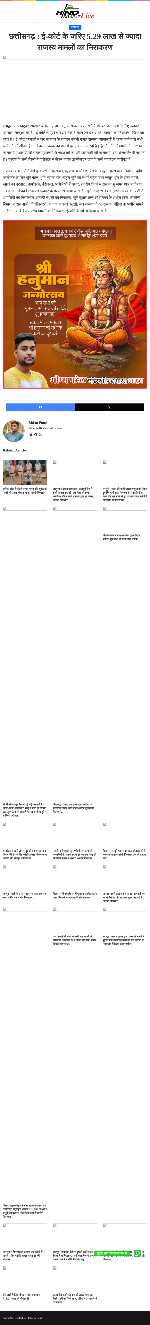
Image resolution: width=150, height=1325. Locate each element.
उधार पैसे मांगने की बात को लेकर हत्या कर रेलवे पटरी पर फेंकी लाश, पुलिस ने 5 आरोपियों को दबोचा (75, 1298)
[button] (137, 1253)
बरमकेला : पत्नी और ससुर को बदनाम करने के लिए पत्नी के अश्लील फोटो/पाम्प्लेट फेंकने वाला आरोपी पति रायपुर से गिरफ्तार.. (25, 854)
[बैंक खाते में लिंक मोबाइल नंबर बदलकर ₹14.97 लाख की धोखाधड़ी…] (25, 1278)
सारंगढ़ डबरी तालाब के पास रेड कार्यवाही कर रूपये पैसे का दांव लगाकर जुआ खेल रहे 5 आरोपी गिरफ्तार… (124, 897)
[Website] (31, 434)
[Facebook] (40, 407)
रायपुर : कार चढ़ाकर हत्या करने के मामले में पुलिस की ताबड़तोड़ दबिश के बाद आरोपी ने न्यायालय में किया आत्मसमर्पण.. (123, 940)
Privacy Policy (36, 1317)
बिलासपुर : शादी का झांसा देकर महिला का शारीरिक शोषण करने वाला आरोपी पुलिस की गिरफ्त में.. (73, 808)
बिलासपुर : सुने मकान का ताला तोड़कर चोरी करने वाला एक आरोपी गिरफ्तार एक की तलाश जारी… (124, 854)
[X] (109, 407)
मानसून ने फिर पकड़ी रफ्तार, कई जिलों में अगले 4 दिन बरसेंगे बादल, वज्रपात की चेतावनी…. (22, 1256)
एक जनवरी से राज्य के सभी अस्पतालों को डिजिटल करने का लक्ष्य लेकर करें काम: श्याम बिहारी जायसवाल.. (74, 940)
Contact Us (20, 1317)
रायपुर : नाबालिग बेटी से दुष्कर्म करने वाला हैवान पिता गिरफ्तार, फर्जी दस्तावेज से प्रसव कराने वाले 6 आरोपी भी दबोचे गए (74, 1256)
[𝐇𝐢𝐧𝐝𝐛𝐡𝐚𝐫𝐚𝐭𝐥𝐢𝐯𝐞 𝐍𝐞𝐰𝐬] (75, 11)
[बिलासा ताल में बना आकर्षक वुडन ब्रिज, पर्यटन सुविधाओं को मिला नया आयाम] (125, 519)
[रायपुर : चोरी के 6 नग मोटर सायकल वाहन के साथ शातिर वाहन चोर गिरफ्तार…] (25, 877)
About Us (8, 1317)
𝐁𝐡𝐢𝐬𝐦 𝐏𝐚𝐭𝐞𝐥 (38, 423)
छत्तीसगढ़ (75, 27)
